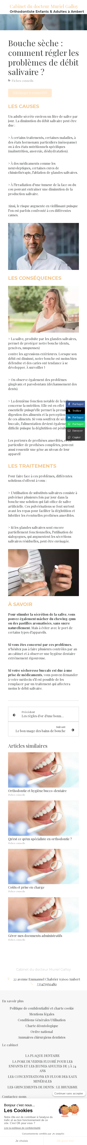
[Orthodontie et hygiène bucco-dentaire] (43, 770)
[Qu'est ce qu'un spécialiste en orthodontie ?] (43, 818)
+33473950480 (47, 984)
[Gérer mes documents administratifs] (43, 915)
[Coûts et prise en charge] (43, 866)
